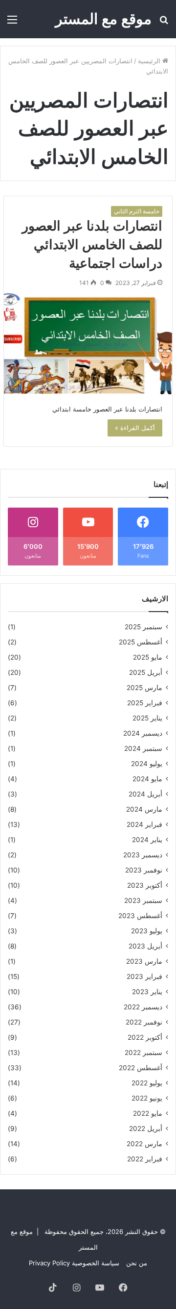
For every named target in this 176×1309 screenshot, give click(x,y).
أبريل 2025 (145, 672)
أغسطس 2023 (140, 916)
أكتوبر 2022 (145, 1037)
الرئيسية (150, 61)
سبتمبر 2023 (143, 900)
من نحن (136, 1263)
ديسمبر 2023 (142, 855)
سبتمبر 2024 (143, 748)
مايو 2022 (147, 1113)
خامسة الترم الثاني (136, 211)
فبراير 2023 (144, 976)
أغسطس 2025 (140, 642)
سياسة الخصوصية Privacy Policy (74, 1263)
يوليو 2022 (147, 1083)
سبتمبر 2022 (143, 1052)
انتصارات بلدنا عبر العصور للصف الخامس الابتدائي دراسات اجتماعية (92, 244)
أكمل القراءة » (135, 428)
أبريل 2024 (145, 794)
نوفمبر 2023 (143, 870)
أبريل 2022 (145, 1128)
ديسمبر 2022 (143, 1007)
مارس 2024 (144, 809)
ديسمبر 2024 (142, 733)
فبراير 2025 (144, 703)
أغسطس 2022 (140, 1068)
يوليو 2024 (146, 764)
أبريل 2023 (145, 946)
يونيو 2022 (147, 1098)
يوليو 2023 (146, 931)
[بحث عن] (164, 23)
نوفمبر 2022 (144, 1022)
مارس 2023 (144, 961)
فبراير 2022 (144, 1159)
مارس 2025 (144, 688)
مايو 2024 (147, 779)
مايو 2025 (147, 657)
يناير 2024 (147, 840)
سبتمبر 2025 (143, 627)
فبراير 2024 (144, 824)
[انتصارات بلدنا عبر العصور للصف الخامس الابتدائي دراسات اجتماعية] (88, 343)
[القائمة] (12, 23)
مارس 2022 (144, 1144)
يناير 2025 (147, 718)
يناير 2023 (147, 992)
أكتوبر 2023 (144, 885)
